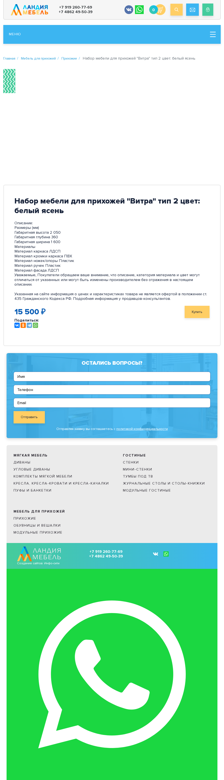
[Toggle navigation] (213, 34)
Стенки (131, 462)
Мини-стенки (137, 469)
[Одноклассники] (23, 325)
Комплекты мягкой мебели (43, 476)
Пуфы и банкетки (33, 490)
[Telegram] (29, 325)
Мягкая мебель (31, 455)
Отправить (29, 417)
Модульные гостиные (147, 490)
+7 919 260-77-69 (75, 7)
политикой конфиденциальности (142, 429)
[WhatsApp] (35, 325)
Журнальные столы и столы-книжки (164, 483)
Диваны (22, 462)
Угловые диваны (32, 469)
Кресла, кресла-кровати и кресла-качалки (61, 483)
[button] (9, 75)
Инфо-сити (52, 563)
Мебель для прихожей (38, 58)
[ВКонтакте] (17, 325)
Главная (9, 58)
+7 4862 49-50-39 (76, 12)
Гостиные (134, 455)
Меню (15, 34)
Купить (197, 312)
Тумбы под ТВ (138, 476)
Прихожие (69, 58)
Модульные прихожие (38, 532)
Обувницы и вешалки (37, 525)
